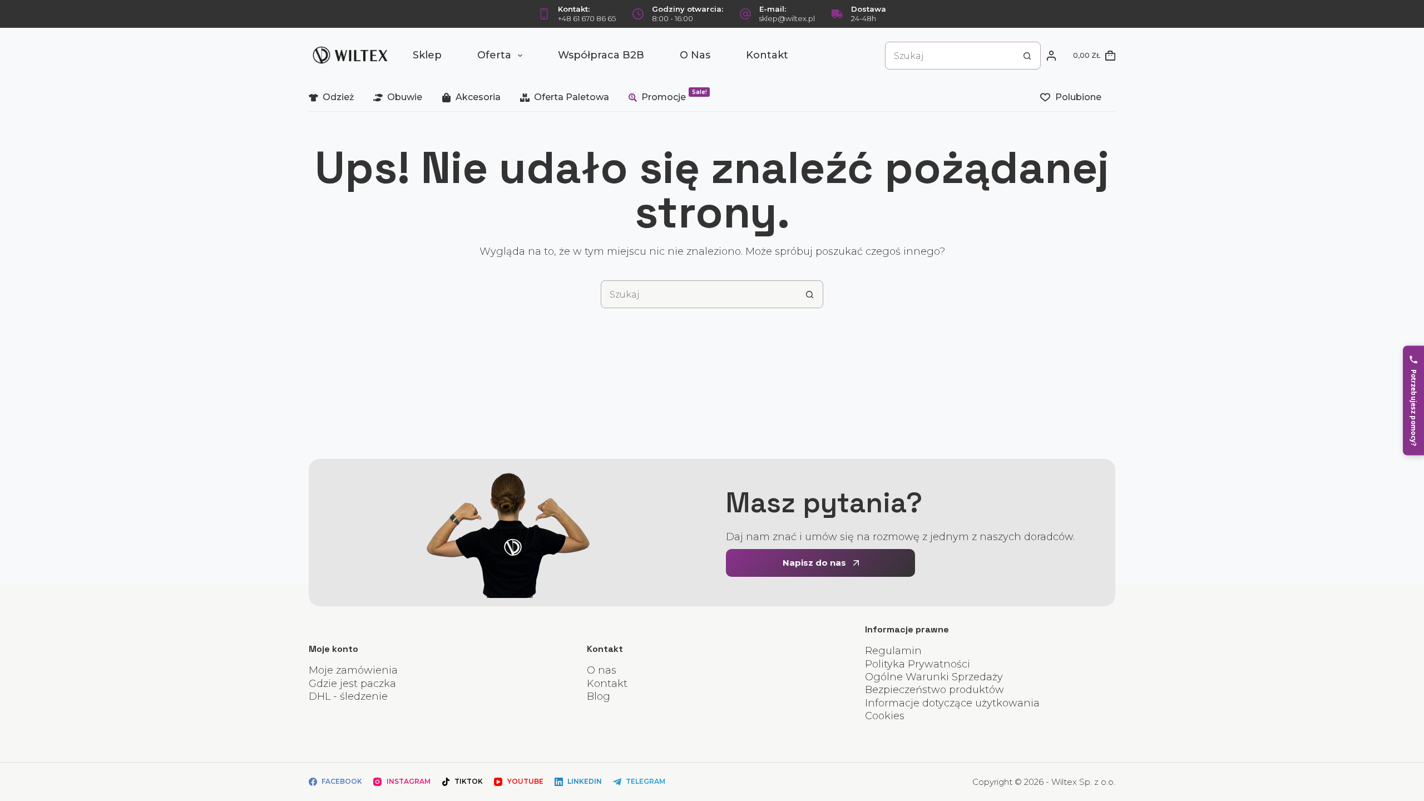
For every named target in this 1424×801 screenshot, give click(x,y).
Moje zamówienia (353, 670)
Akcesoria (478, 97)
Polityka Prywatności (917, 664)
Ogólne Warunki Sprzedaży (934, 677)
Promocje (674, 95)
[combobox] (949, 56)
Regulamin (893, 651)
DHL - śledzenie (348, 696)
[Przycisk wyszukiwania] (1026, 55)
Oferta (494, 55)
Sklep (427, 55)
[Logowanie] (1051, 56)
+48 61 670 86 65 (587, 18)
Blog (598, 696)
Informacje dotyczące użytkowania (952, 703)
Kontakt (767, 55)
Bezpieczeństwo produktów (934, 690)
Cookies (884, 716)
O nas (695, 55)
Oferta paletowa (571, 97)
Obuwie (404, 97)
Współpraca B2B (601, 55)
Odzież (338, 97)
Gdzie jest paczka (352, 684)
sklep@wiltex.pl (787, 18)
